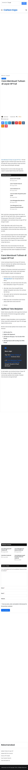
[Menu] (2, 10)
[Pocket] (6, 126)
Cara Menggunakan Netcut (17, 200)
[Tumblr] (13, 122)
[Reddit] (20, 122)
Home (3, 75)
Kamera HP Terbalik (15, 178)
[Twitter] (6, 122)
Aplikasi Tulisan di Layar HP (7, 751)
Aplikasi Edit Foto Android (7, 753)
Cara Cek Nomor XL (15, 188)
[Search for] (26, 10)
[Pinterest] (16, 122)
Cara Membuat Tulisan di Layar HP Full (11, 159)
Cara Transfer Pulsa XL (16, 183)
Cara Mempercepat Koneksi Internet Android (20, 557)
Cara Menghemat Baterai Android (19, 549)
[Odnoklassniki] (2, 126)
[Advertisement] (14, 28)
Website (3, 598)
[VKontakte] (23, 122)
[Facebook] (2, 122)
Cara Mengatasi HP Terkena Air (6, 549)
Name (3, 588)
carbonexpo (5, 116)
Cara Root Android (6, 555)
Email (2, 593)
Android (8, 75)
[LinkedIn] (9, 122)
